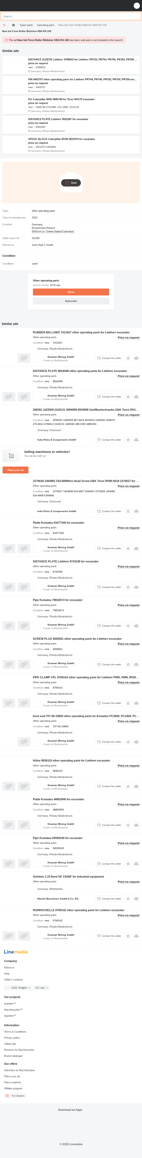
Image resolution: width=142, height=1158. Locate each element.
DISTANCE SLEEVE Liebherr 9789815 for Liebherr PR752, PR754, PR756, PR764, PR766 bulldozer (83, 59)
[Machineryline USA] (24, 5)
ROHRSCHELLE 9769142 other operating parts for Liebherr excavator (78, 910)
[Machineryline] (13, 25)
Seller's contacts (13, 979)
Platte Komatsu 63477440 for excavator (58, 522)
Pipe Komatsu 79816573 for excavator (58, 600)
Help (6, 973)
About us (9, 967)
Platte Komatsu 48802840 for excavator (58, 799)
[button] (137, 5)
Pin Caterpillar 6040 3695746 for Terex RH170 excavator (61, 99)
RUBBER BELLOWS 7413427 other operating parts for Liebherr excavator (81, 332)
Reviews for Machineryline (19, 1049)
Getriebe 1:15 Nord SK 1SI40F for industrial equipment (68, 876)
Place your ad (15, 470)
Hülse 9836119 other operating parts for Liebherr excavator (71, 760)
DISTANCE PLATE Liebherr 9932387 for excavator (58, 119)
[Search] (137, 16)
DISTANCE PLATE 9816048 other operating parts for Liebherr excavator (80, 371)
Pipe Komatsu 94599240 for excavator (58, 838)
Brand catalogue (13, 1055)
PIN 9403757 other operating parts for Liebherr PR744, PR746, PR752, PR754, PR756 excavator (83, 79)
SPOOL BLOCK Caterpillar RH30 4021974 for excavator (61, 139)
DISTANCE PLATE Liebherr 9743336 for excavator (66, 561)
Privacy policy (12, 1037)
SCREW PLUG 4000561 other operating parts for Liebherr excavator (77, 638)
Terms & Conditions (15, 1031)
